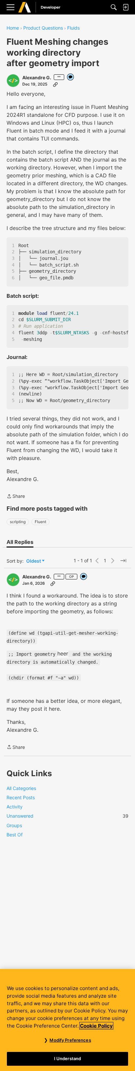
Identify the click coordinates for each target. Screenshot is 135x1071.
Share (16, 496)
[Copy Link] (55, 84)
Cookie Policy (96, 1026)
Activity (15, 806)
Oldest (34, 561)
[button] (13, 80)
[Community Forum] (46, 7)
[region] (67, 1020)
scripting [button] (18, 521)
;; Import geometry (31, 654)
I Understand (67, 1058)
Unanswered (67, 816)
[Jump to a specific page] (123, 560)
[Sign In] (125, 7)
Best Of (15, 834)
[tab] (20, 542)
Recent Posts (21, 797)
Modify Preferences (70, 1040)
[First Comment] (71, 77)
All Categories (21, 788)
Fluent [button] (40, 521)
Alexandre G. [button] (36, 77)
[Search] (114, 7)
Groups (14, 825)
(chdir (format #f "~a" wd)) (43, 677)
